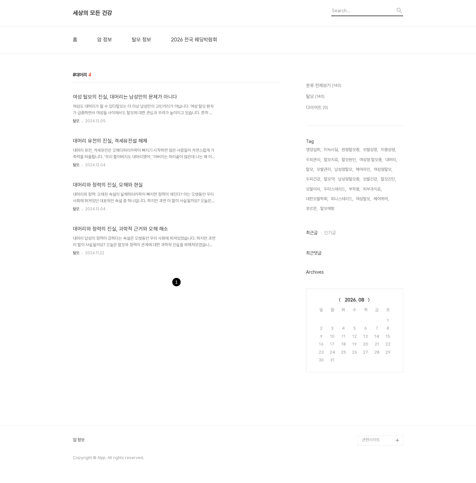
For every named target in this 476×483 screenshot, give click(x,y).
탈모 (76, 121)
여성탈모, (363, 198)
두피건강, (313, 179)
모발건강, (370, 179)
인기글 (330, 232)
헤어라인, (363, 169)
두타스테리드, (335, 189)
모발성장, (370, 149)
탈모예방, (327, 208)
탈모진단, (388, 179)
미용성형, (388, 149)
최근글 (312, 232)
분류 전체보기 (323, 85)
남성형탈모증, (349, 179)
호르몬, (312, 208)
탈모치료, (331, 159)
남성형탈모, (343, 169)
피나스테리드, (342, 198)
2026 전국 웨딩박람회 (194, 40)
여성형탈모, (383, 169)
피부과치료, (372, 189)
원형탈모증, (351, 149)
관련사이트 (371, 439)
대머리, (391, 159)
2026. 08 (354, 300)
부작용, (354, 189)
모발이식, (313, 189)
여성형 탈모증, (371, 159)
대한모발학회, (317, 198)
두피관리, (313, 159)
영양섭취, (313, 149)
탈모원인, (349, 159)
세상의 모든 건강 (92, 13)
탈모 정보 (141, 40)
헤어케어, (381, 198)
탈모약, (329, 179)
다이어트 (317, 107)
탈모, (310, 169)
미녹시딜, (331, 149)
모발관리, (324, 169)
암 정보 (104, 40)
